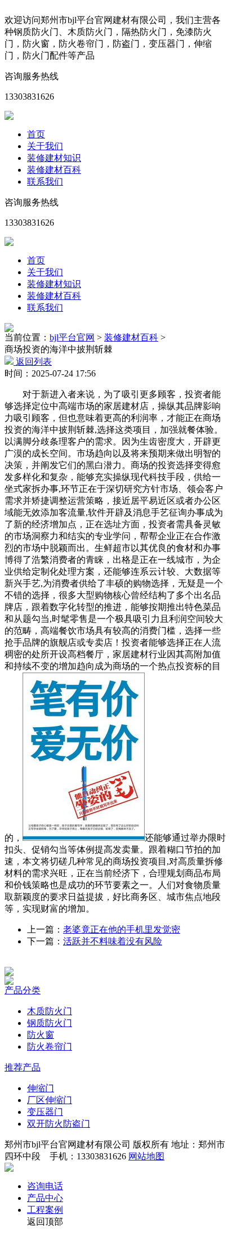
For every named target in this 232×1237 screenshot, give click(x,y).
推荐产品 (23, 1067)
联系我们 (45, 181)
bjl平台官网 (72, 337)
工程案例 (45, 1209)
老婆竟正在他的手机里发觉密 (121, 929)
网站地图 (146, 1156)
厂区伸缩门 (49, 1100)
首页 (36, 134)
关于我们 (45, 146)
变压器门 (45, 1112)
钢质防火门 (49, 1023)
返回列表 (33, 361)
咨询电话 (45, 1186)
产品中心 (45, 1198)
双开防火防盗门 (58, 1123)
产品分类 (23, 990)
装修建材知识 (54, 158)
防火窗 (40, 1034)
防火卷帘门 (49, 1046)
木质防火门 (49, 1011)
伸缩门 (40, 1088)
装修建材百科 (54, 169)
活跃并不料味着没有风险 (112, 941)
